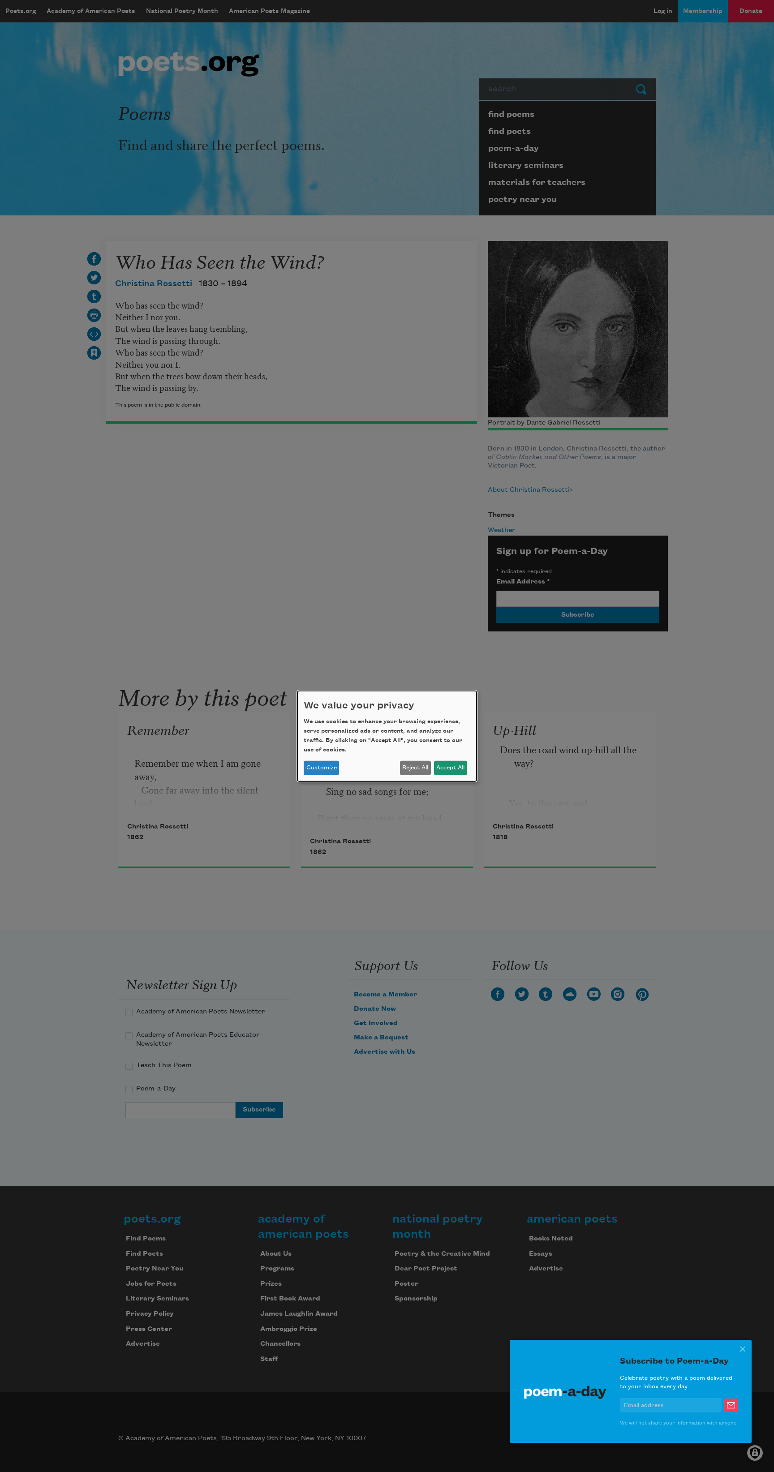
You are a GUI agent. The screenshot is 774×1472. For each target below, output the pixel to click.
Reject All (415, 767)
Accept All (450, 767)
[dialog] (387, 736)
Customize (321, 767)
